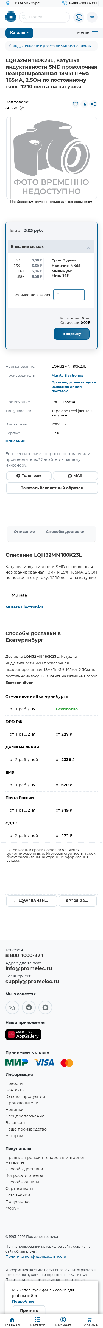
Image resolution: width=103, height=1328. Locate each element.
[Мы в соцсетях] (12, 1007)
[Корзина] (92, 17)
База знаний (17, 1195)
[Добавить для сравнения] (84, 104)
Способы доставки (65, 532)
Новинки (14, 1110)
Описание (15, 441)
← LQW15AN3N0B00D (35, 901)
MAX (77, 476)
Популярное (18, 1202)
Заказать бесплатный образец (52, 488)
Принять (29, 1311)
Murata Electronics (67, 375)
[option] (52, 158)
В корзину (72, 334)
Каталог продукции (25, 1097)
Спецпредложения (24, 1116)
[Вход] (78, 17)
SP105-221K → (80, 901)
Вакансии (15, 1123)
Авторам (14, 1136)
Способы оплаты (22, 1182)
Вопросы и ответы (24, 1176)
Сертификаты (19, 1189)
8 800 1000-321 (24, 955)
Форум (12, 1208)
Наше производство (26, 1129)
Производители (21, 1103)
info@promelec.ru (28, 968)
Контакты (14, 1090)
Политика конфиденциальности (35, 1256)
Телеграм (31, 476)
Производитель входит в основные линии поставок (74, 387)
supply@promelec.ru (32, 981)
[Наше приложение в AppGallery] (23, 1035)
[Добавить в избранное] (75, 104)
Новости (14, 1084)
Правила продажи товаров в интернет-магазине (45, 1160)
